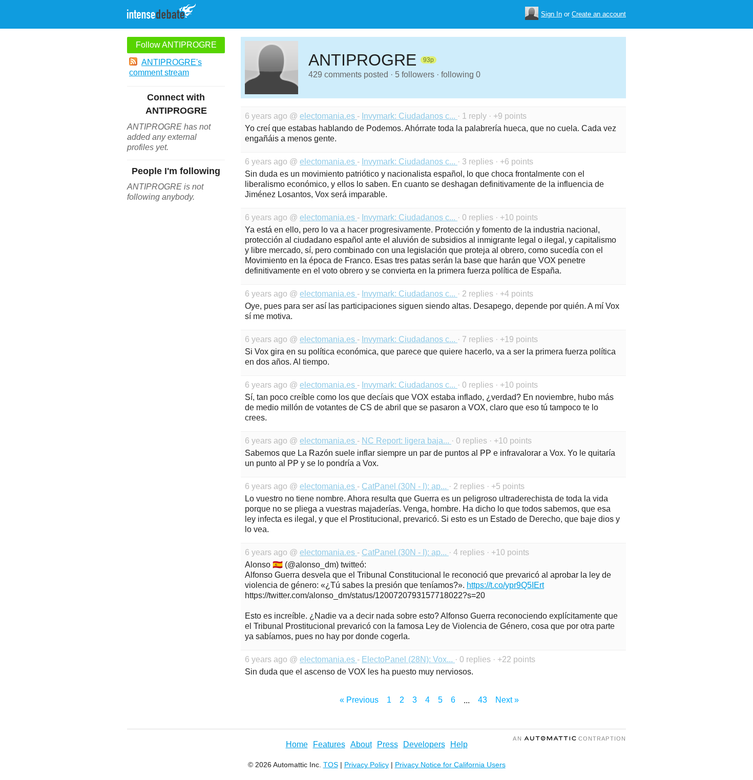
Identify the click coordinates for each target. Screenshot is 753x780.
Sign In (551, 14)
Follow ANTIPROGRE (176, 44)
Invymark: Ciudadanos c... (409, 116)
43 (482, 699)
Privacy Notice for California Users (450, 765)
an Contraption (569, 738)
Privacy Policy (366, 765)
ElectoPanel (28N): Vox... (408, 659)
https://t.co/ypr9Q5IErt (505, 585)
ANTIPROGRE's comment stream (165, 67)
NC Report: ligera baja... (406, 440)
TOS (330, 765)
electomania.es (328, 116)
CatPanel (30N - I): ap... (405, 486)
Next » (507, 699)
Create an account (599, 14)
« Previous (359, 699)
